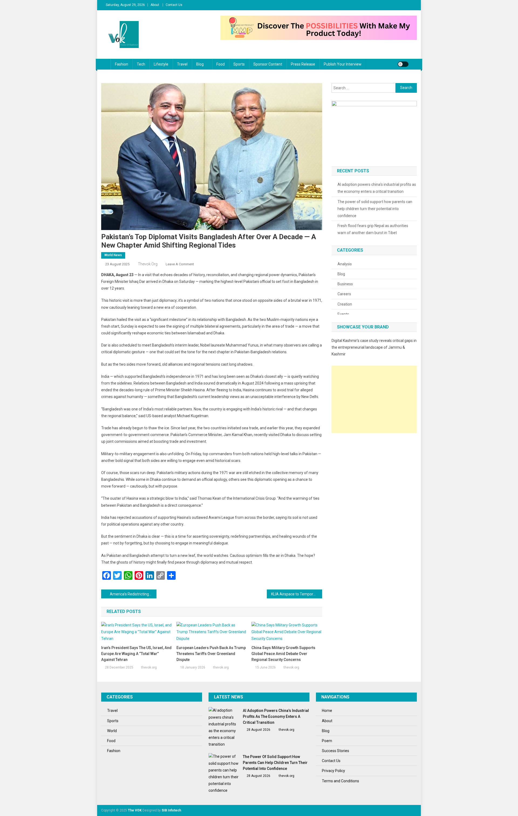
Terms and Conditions (340, 781)
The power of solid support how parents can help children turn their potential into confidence (375, 209)
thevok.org (148, 264)
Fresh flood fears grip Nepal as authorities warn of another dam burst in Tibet (373, 229)
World (112, 731)
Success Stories (335, 751)
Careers (344, 294)
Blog (200, 64)
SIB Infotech (171, 810)
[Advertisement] (374, 399)
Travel (182, 64)
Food (220, 64)
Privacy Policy (333, 771)
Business (345, 284)
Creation (345, 304)
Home (327, 710)
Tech (141, 64)
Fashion (121, 64)
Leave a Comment (180, 264)
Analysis (345, 264)
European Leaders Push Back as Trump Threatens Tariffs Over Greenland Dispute (211, 654)
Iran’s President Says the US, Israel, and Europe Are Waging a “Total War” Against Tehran (136, 654)
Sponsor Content (267, 64)
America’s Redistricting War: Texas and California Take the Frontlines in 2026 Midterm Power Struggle (133, 594)
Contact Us (174, 5)
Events (343, 314)
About (155, 5)
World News (113, 255)
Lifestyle (161, 64)
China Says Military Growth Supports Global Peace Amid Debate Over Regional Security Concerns (283, 654)
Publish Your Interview (343, 64)
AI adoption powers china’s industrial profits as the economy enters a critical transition (377, 188)
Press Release (303, 64)
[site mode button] (403, 64)
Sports (239, 64)
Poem (327, 741)
